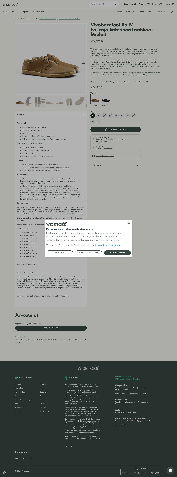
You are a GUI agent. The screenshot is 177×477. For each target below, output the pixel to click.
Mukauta (59, 253)
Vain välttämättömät (88, 253)
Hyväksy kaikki (117, 253)
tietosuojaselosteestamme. (108, 245)
